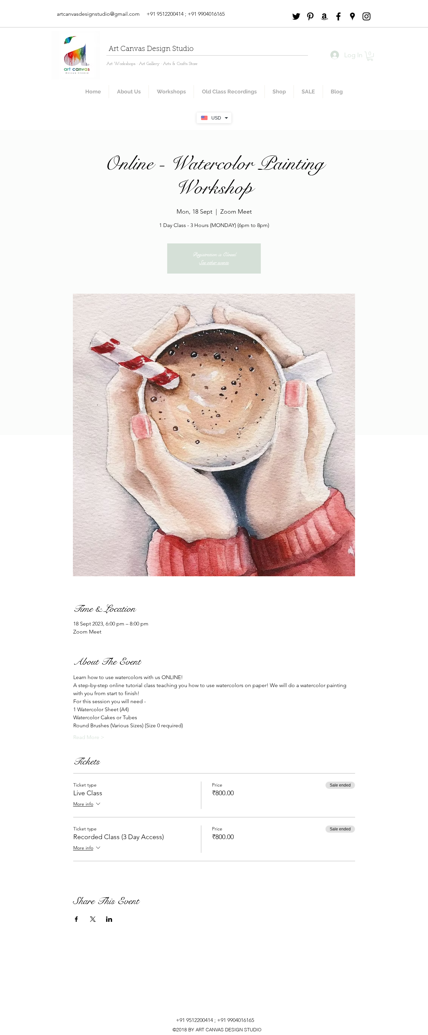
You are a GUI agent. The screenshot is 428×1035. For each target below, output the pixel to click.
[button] (370, 56)
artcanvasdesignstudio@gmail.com (98, 14)
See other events (214, 262)
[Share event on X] (93, 919)
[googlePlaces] (352, 16)
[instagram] (366, 16)
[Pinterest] (310, 16)
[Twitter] (296, 16)
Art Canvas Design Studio (151, 49)
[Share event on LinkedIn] (109, 919)
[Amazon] (324, 16)
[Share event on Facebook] (76, 919)
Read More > (88, 737)
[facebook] (338, 16)
